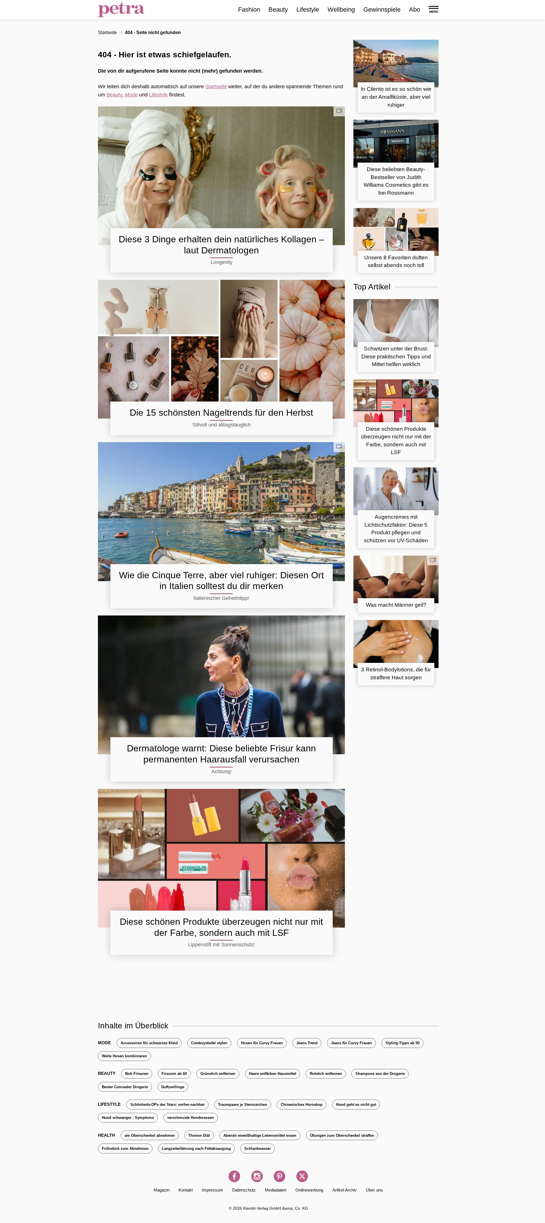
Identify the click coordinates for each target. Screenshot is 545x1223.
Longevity (221, 262)
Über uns (374, 1190)
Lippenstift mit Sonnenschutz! (221, 944)
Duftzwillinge (172, 1087)
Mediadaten (275, 1190)
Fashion (249, 9)
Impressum (212, 1190)
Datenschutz (244, 1190)
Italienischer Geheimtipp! (221, 598)
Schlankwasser (257, 1148)
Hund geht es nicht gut (356, 1104)
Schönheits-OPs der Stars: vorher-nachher (167, 1104)
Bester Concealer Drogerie (125, 1087)
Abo (414, 9)
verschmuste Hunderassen (190, 1117)
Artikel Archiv (344, 1190)
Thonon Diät (199, 1135)
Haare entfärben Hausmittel (272, 1073)
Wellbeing (341, 9)
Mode (131, 95)
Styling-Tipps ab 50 (402, 1043)
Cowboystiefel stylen (209, 1043)
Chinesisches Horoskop (301, 1104)
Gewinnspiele (382, 9)
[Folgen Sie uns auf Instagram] (257, 1176)
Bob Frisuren (136, 1073)
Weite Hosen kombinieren (124, 1056)
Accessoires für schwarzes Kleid (149, 1043)
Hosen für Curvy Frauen (262, 1043)
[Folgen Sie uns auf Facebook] (234, 1176)
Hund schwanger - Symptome (128, 1117)
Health (106, 1135)
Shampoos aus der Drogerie (380, 1073)
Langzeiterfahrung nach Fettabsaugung (196, 1148)
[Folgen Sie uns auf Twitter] (302, 1176)
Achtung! (221, 771)
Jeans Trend (307, 1043)
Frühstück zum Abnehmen (125, 1148)
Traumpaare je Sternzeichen (242, 1104)
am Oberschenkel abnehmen (150, 1135)
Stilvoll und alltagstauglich (221, 425)
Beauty (278, 9)
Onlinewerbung (309, 1190)
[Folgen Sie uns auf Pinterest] (279, 1176)
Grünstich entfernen (217, 1073)
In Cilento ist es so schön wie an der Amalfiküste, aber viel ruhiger (396, 97)
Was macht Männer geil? (396, 605)
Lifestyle (307, 9)
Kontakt (186, 1190)
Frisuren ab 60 (174, 1073)
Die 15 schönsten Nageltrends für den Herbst (221, 412)
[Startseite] (121, 9)
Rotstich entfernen (326, 1073)
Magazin (161, 1190)
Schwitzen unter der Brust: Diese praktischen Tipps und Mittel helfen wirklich (396, 356)
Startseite (216, 86)
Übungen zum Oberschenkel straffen (342, 1135)
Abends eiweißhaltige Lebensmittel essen (259, 1135)
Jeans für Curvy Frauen (351, 1043)
